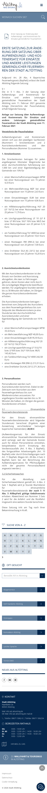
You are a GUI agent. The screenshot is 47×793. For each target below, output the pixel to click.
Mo (3, 729)
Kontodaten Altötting (12, 632)
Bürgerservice (9, 589)
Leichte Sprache (10, 646)
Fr (3, 736)
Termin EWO (9, 660)
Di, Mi (4, 731)
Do (3, 734)
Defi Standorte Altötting (13, 604)
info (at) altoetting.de (14, 711)
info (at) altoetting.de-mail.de (20, 714)
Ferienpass (8, 618)
